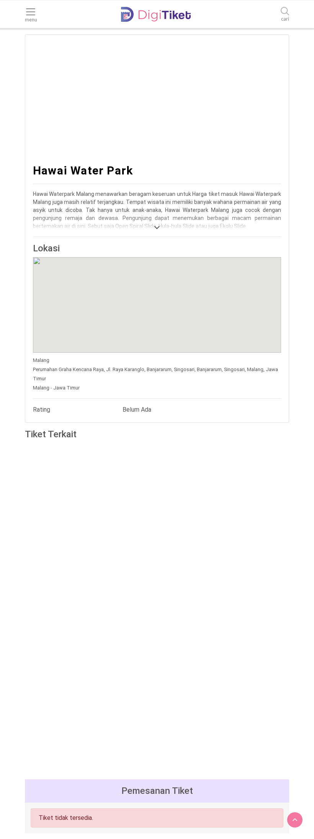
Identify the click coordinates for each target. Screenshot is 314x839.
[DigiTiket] (156, 14)
